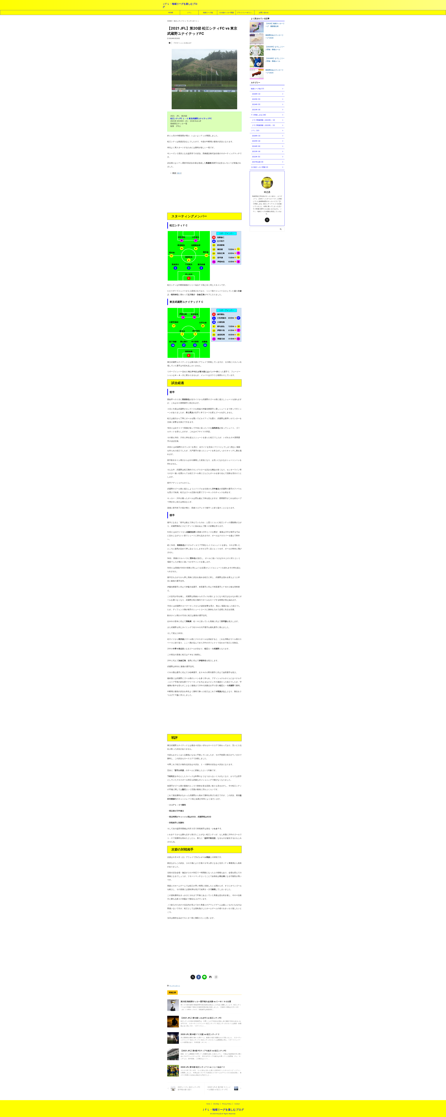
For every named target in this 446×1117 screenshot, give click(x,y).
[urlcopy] (216, 977)
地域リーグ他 (208, 12)
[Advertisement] (204, 194)
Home (208, 1104)
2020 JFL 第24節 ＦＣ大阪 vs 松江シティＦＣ (200, 1034)
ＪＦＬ (189, 12)
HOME (170, 12)
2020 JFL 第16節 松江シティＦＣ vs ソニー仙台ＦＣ (203, 1067)
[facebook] (198, 977)
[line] (204, 977)
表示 (179, 173)
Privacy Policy (226, 1104)
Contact (237, 1104)
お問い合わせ (264, 12)
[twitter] (192, 977)
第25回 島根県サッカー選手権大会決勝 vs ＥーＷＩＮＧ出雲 (206, 1001)
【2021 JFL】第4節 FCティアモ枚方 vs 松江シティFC (203, 1050)
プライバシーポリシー (245, 12)
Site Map (216, 1104)
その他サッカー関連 (226, 12)
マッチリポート (174, 986)
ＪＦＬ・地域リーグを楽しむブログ (223, 1109)
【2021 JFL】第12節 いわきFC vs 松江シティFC (201, 1018)
